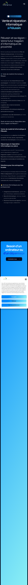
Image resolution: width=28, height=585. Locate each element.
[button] (26, 279)
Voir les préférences (14, 305)
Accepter (14, 297)
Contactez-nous (12, 259)
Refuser (14, 301)
